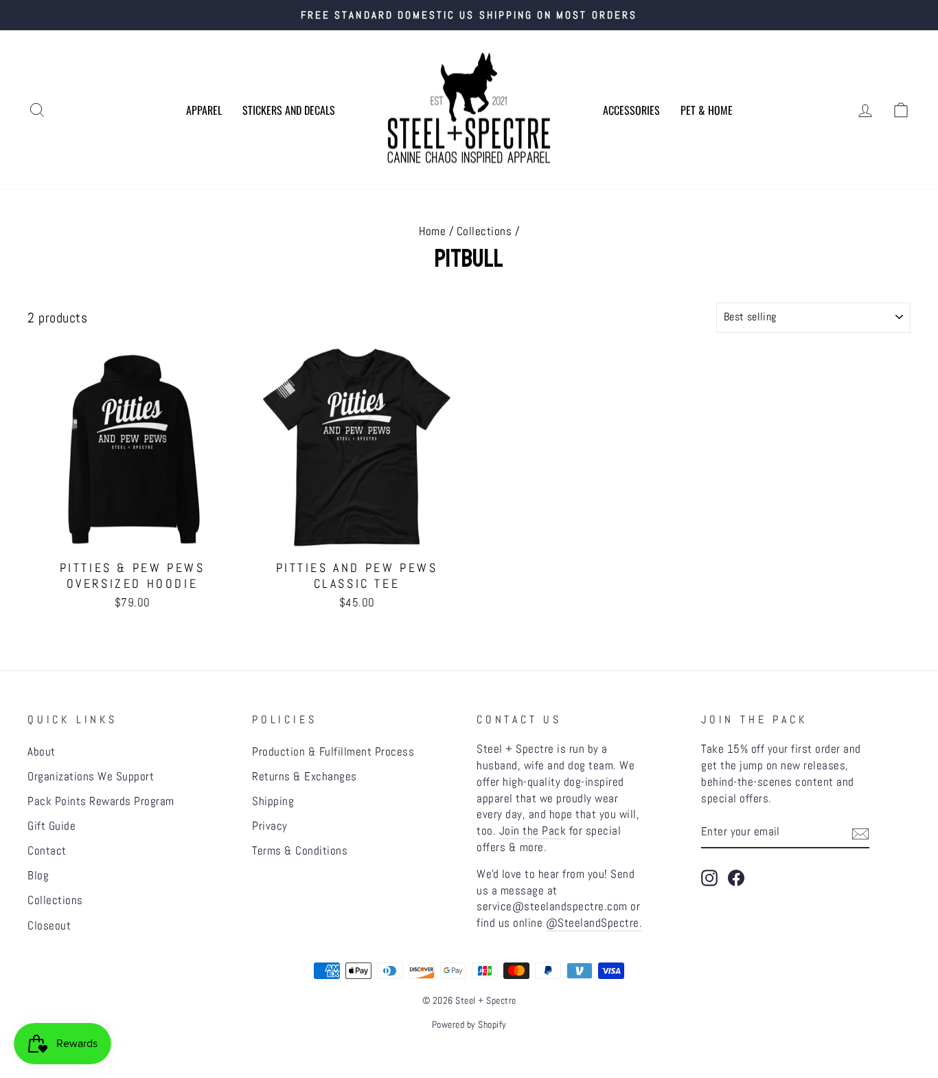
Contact (47, 850)
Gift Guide (51, 825)
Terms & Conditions (299, 850)
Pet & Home (706, 110)
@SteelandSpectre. (594, 922)
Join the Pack (533, 830)
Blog (38, 875)
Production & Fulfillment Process (333, 751)
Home (432, 231)
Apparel (204, 110)
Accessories (631, 110)
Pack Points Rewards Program (100, 800)
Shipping (273, 800)
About (41, 751)
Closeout (49, 925)
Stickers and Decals (288, 110)
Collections (484, 231)
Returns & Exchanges (304, 776)
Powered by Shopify (469, 1024)
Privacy (270, 825)
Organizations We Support (90, 776)
